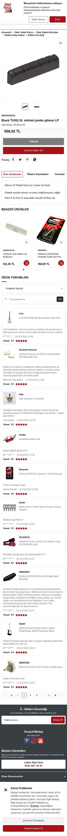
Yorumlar (59, 174)
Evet (57, 19)
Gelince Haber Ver (33, 150)
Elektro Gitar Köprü (14, 35)
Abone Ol (58, 720)
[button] (23, 269)
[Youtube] (40, 740)
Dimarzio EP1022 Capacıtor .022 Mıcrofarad (40, 474)
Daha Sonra (38, 19)
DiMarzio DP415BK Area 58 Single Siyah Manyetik (39, 577)
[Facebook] (26, 740)
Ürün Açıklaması (12, 174)
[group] (33, 70)
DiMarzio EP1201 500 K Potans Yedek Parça (41, 667)
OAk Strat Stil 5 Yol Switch (31, 399)
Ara (60, 299)
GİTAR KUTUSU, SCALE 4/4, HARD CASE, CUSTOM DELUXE (40, 543)
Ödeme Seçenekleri (38, 174)
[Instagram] (33, 740)
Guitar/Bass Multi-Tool (29, 439)
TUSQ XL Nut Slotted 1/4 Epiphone (15, 255)
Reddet (34, 805)
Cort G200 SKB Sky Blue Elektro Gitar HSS (39, 318)
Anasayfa (6, 32)
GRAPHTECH (8, 115)
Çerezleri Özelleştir (33, 820)
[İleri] (49, 695)
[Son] (55, 695)
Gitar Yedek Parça (24, 32)
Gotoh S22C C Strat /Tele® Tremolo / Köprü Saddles (40, 508)
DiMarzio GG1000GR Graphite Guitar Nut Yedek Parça (50, 255)
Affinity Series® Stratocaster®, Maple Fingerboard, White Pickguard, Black (37, 629)
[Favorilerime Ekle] (26, 242)
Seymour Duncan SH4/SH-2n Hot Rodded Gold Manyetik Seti (39, 355)
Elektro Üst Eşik (36, 35)
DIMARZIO (42, 250)
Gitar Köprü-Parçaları (47, 32)
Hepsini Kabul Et (33, 828)
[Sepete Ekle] (26, 263)
